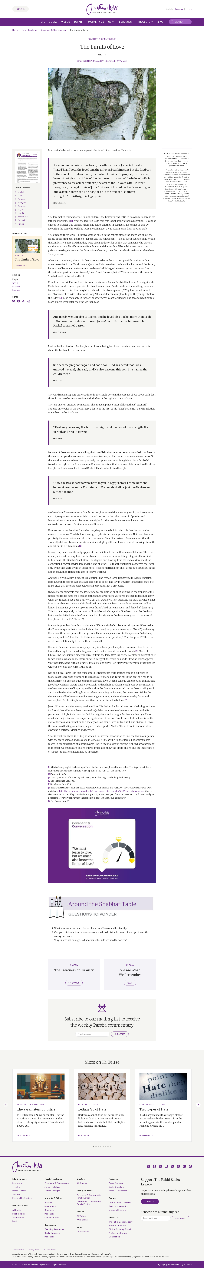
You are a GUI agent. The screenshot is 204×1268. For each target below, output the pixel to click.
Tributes (16, 1194)
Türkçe (21, 223)
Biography (17, 1183)
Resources (125, 21)
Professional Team (118, 1233)
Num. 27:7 (106, 771)
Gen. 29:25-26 (57, 777)
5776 (119, 61)
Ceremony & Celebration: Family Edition (89, 1203)
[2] (144, 246)
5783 (125, 61)
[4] (80, 546)
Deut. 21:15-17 (59, 203)
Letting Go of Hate (92, 1109)
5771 (152, 1104)
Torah (78, 21)
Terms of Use (18, 1250)
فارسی (21, 213)
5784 (162, 1104)
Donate (21, 9)
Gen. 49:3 (57, 438)
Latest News (83, 1231)
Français (179, 9)
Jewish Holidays (52, 1187)
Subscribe (120, 1034)
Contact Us (114, 1236)
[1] (71, 221)
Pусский (22, 220)
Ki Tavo (130, 965)
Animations (82, 1219)
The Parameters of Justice (36, 1109)
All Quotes (82, 1183)
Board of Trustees (117, 1225)
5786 (41, 1104)
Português (23, 216)
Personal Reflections (22, 1198)
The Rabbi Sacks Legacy (120, 1221)
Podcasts (49, 1213)
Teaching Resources (54, 1229)
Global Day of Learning (120, 1202)
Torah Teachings (29, 30)
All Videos (81, 1216)
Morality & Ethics (100, 21)
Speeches (49, 1210)
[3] (60, 298)
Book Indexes (18, 1213)
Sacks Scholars (116, 1187)
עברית (189, 9)
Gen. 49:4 (147, 607)
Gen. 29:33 (58, 380)
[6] (136, 651)
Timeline (16, 1187)
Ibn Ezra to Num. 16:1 (60, 801)
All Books (16, 1210)
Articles (48, 1202)
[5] (96, 567)
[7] (126, 700)
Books (53, 21)
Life (43, 21)
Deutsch (22, 206)
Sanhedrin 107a (58, 774)
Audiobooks (18, 1217)
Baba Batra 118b (118, 771)
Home (15, 30)
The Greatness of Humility (74, 970)
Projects (144, 21)
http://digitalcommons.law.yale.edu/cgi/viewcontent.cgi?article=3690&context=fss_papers (101, 791)
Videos (65, 21)
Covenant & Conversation (53, 30)
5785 (96, 1104)
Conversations (52, 1217)
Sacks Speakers (52, 1233)
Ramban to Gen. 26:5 (61, 784)
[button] (93, 1146)
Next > (130, 982)
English (21, 192)
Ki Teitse (110, 61)
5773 (35, 1104)
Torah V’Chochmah (118, 1190)
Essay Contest (116, 1183)
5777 (157, 1104)
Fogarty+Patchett (168, 1264)
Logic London (186, 1264)
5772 (91, 1104)
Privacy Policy (34, 1250)
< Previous (73, 982)
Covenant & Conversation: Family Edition (90, 1196)
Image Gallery (19, 1190)
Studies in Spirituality (90, 61)
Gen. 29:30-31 (59, 332)
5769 (30, 1104)
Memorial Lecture (117, 1210)
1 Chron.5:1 (77, 619)
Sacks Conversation (118, 1206)
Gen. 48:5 (57, 498)
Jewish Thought (52, 1190)
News (160, 21)
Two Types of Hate (153, 1109)
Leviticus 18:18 (58, 560)
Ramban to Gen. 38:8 (64, 781)
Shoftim (74, 965)
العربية (20, 209)
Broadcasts (50, 1206)
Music (15, 1221)
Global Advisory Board (120, 1229)
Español (21, 199)
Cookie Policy (50, 1250)
